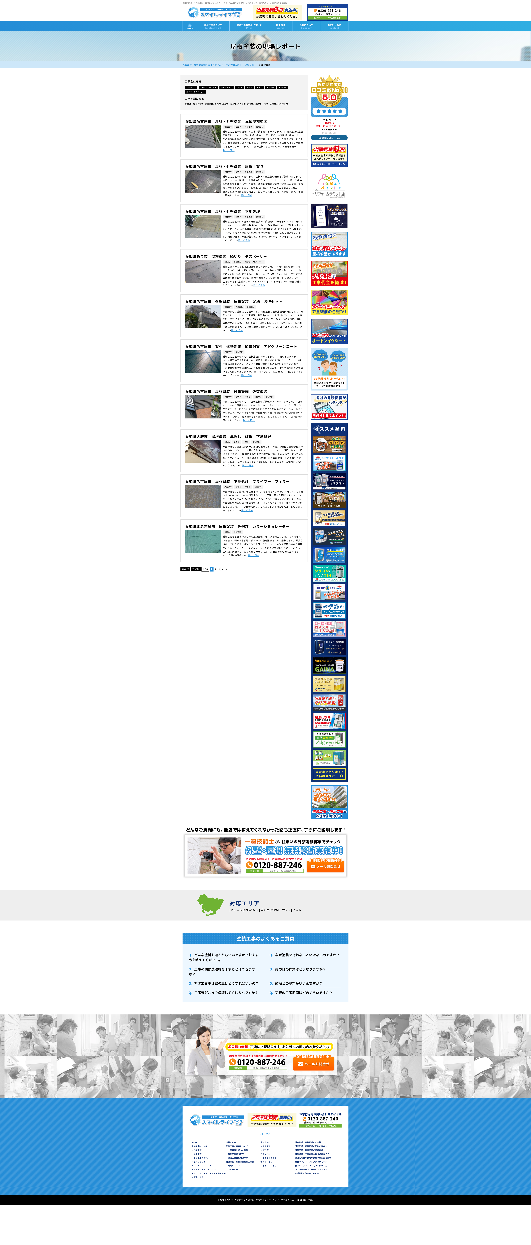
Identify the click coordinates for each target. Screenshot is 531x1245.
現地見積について (236, 1154)
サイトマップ (267, 1161)
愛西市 (218, 104)
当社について (306, 26)
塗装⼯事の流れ (201, 1157)
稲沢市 (258, 104)
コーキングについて (203, 1165)
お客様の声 (233, 1169)
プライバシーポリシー (271, 1165)
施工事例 (280, 26)
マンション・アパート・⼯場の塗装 (210, 1173)
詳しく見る (229, 150)
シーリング (191, 87)
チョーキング (226, 87)
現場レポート (234, 1165)
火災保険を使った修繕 (238, 1150)
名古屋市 (241, 104)
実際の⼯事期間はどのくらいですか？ (304, 992)
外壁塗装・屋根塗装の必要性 (308, 1142)
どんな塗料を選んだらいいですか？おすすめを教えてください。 (224, 957)
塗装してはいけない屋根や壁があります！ (314, 1157)
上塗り (239, 87)
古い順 (195, 568)
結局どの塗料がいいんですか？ (298, 983)
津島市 (225, 104)
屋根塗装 (282, 87)
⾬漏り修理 (199, 1177)
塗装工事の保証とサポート (240, 1157)
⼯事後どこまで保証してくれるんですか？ (226, 992)
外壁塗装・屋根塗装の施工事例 (240, 1161)
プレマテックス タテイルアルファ (311, 1169)
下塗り (249, 87)
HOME (190, 26)
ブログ (266, 1150)
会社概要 (265, 1142)
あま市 (250, 104)
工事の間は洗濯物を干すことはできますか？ (222, 971)
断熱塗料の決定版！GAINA (307, 1173)
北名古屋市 (283, 104)
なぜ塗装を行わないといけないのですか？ (307, 954)
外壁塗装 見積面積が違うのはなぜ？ (312, 1154)
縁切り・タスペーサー (195, 92)
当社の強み (231, 1142)
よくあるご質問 (270, 1157)
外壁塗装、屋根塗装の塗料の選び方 (311, 1146)
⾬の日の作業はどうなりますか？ (300, 969)
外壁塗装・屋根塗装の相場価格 (309, 1150)
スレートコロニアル (208, 87)
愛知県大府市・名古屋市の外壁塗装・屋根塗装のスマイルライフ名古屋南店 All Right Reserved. (266, 1199)
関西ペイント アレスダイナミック (311, 1161)
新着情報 (267, 1146)
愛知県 (188, 104)
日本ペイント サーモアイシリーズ (311, 1165)
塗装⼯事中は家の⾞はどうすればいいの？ (226, 983)
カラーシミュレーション (205, 1169)
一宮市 (265, 104)
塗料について (200, 1161)
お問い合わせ (334, 26)
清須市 (233, 104)
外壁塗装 (270, 87)
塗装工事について (213, 26)
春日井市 (209, 104)
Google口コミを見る (329, 137)
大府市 (273, 104)
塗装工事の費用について (249, 26)
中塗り (259, 87)
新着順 (185, 568)
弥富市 (200, 104)
